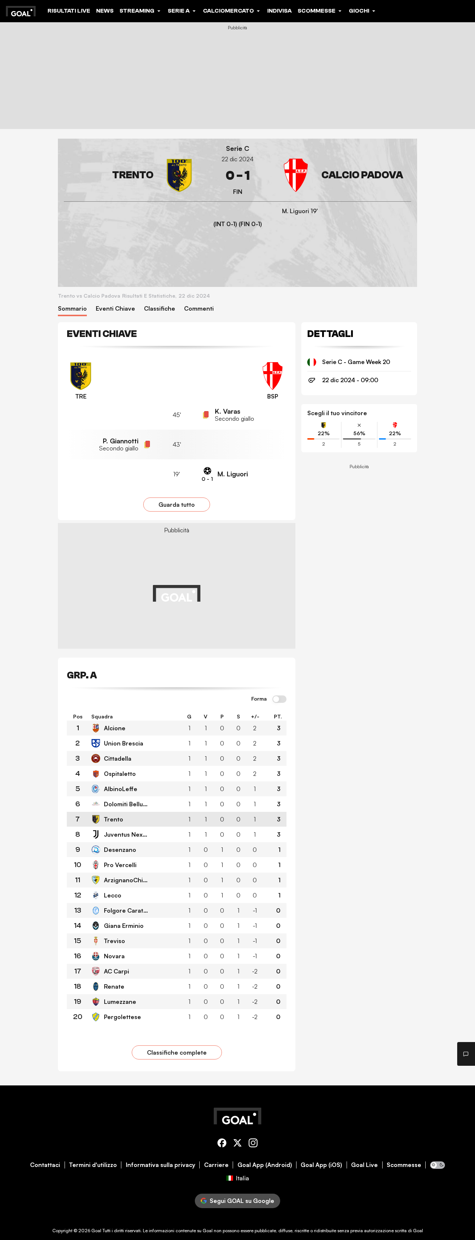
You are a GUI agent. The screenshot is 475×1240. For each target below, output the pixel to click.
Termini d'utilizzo (93, 1164)
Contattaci (45, 1164)
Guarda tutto (176, 504)
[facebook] (222, 1144)
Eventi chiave (115, 308)
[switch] (279, 699)
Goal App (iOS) (321, 1164)
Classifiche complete (177, 1052)
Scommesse (404, 1164)
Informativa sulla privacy (160, 1164)
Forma (259, 699)
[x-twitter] (237, 1144)
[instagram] (253, 1144)
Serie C (237, 148)
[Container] (130, 175)
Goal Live (364, 1164)
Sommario (72, 308)
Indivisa (279, 10)
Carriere (216, 1164)
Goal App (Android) (265, 1164)
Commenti (199, 308)
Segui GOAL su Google (242, 1200)
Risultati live (69, 10)
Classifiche (159, 308)
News (105, 10)
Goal (96, 1230)
